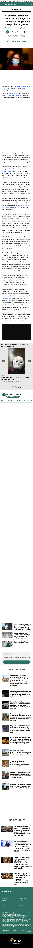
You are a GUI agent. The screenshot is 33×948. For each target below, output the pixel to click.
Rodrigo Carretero (17, 32)
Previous (3, 361)
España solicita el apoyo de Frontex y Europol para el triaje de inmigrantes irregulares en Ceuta (20, 752)
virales (3, 400)
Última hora (27, 4)
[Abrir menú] (3, 4)
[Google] (24, 32)
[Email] (19, 387)
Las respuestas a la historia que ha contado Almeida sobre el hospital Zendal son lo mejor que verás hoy (22, 626)
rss (3, 905)
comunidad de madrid (14, 400)
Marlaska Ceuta (11, 1)
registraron (8, 298)
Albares (18, 1)
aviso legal (19, 900)
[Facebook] (12, 387)
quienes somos (6, 898)
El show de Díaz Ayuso (21, 642)
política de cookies (21, 898)
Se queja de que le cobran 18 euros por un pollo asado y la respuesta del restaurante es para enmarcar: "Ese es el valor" (22, 879)
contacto (4, 900)
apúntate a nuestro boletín (16, 662)
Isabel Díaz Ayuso (13, 95)
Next (29, 361)
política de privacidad (22, 903)
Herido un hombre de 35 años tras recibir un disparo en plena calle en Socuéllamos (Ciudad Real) (20, 786)
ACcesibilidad (19, 905)
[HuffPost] (7, 891)
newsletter (5, 903)
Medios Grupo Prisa (16, 943)
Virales (16, 9)
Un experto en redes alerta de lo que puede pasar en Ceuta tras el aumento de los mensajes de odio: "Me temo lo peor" (20, 775)
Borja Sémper (29, 1)
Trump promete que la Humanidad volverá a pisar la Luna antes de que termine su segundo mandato (19, 763)
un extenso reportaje (15, 91)
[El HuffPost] (10, 4)
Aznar (23, 1)
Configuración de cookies (23, 896)
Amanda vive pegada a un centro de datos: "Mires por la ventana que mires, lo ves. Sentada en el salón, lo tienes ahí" (20, 693)
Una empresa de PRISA (16, 939)
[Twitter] (26, 32)
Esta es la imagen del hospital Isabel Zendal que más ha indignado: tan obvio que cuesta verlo (22, 635)
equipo (3, 896)
